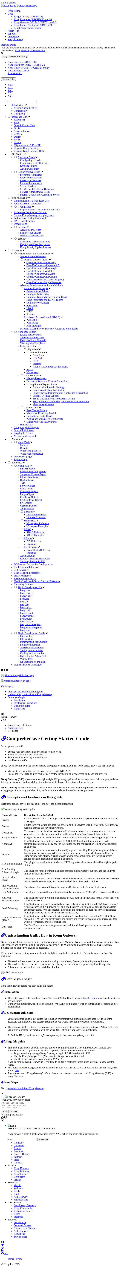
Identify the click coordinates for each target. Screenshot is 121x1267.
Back (5, 1111)
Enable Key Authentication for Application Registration (60, 393)
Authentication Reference (33, 256)
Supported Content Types (33, 474)
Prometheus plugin (23, 456)
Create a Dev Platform (25, 1228)
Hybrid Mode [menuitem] (24, 206)
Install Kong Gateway (25, 1205)
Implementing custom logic (33, 641)
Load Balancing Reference (27, 572)
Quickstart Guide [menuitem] (26, 157)
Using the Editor (28, 346)
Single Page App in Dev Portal (41, 421)
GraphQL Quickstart (24, 430)
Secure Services (28, 186)
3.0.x (10, 90)
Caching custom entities (32, 653)
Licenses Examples (36, 517)
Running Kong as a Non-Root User (31, 200)
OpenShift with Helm (24, 125)
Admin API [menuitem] (23, 465)
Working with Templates (32, 343)
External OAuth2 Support (45, 395)
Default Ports (20, 223)
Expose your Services (31, 177)
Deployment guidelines (25, 703)
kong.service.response (31, 627)
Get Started (17, 154)
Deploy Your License (30, 232)
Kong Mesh (20, 1174)
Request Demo (8, 44)
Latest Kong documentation (27, 28)
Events (17, 1148)
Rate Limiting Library (25, 578)
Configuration (31, 349)
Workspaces (32, 372)
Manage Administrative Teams (35, 191)
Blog (16, 1194)
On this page (7, 686)
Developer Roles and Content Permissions (47, 381)
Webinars (18, 1188)
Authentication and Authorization (34, 253)
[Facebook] (2, 1242)
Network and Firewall (25, 436)
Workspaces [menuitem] (30, 520)
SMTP (29, 369)
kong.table (25, 630)
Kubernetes (19, 119)
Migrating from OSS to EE (27, 145)
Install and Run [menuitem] (19, 116)
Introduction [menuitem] (18, 105)
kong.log (24, 604)
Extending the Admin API (33, 656)
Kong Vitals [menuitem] (24, 442)
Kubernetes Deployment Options (30, 212)
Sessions (30, 314)
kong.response (27, 615)
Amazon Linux (21, 131)
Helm (16, 122)
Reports (24, 448)
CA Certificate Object (31, 500)
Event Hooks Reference (38, 550)
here (17, 1070)
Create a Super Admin (37, 291)
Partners (18, 1157)
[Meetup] (2, 1247)
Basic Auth (31, 305)
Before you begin (16, 697)
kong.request (26, 613)
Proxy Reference (22, 575)
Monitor (16, 439)
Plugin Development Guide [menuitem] (31, 633)
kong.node (25, 610)
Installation (19, 700)
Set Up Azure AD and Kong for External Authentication (61, 401)
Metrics (24, 445)
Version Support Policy (25, 108)
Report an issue (23, 680)
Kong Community (23, 1208)
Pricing (17, 1179)
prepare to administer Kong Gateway (25, 1088)
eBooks (17, 1185)
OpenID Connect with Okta (40, 271)
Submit (13, 1111)
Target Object (27, 508)
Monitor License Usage (31, 235)
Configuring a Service (31, 160)
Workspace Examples (37, 526)
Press (16, 1159)
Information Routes (29, 477)
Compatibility (20, 110)
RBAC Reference (35, 532)
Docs (10, 13)
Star (6, 1253)
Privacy (18, 1258)
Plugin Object (27, 494)
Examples (31, 544)
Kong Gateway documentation (30, 50)
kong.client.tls (27, 593)
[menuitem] (64, 11)
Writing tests (26, 659)
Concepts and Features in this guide (25, 691)
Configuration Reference (26, 567)
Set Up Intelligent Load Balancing (37, 189)
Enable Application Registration (48, 390)
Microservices (21, 1199)
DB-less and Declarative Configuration (33, 564)
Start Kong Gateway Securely (35, 241)
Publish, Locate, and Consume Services (40, 194)
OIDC (29, 311)
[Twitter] (2, 1245)
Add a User (32, 323)
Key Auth (38, 358)
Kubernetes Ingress (23, 1211)
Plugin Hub (13, 30)
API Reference (33, 541)
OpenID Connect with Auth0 (40, 273)
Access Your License (30, 229)
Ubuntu (17, 142)
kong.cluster (26, 596)
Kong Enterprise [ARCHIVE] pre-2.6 (33, 19)
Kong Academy (15, 39)
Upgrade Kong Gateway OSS (29, 151)
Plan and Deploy (20, 197)
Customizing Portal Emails (39, 416)
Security (22, 238)
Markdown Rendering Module (41, 413)
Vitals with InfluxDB (30, 451)
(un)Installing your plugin (33, 661)
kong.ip (24, 601)
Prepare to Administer (31, 174)
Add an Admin (33, 325)
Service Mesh (20, 1236)
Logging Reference (23, 433)
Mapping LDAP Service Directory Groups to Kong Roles (49, 328)
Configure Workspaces (37, 302)
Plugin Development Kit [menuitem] (30, 587)
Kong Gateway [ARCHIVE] (28, 16)
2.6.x (10, 96)
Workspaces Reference (37, 523)
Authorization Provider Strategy (48, 387)
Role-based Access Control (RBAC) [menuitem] (42, 317)
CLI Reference (21, 570)
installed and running (93, 998)
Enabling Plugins (28, 166)
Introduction (26, 636)
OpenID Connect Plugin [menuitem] (36, 259)
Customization (31, 407)
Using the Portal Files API (33, 340)
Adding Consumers (30, 168)
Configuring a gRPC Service (34, 163)
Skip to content (8, 2)
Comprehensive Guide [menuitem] (29, 172)
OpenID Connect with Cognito (41, 276)
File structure (26, 639)
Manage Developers (36, 378)
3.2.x (10, 84)
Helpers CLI (26, 424)
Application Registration (42, 384)
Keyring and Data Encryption (35, 244)
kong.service (26, 621)
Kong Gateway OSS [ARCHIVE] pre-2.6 (35, 22)
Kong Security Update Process (35, 247)
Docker (17, 128)
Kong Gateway (15, 728)
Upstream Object (28, 505)
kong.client (25, 590)
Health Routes (27, 480)
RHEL (17, 139)
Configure (17, 250)
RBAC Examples (35, 535)
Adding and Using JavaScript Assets (44, 419)
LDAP (29, 308)
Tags (22, 482)
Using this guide (22, 705)
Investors (18, 1151)
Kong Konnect (21, 1168)
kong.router (26, 618)
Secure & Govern (22, 1225)
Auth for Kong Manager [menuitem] (36, 288)
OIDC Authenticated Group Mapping (45, 279)
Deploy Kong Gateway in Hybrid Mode (40, 209)
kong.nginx (26, 607)
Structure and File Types (32, 337)
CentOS (18, 134)
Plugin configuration (30, 644)
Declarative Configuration (33, 471)
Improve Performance (31, 183)
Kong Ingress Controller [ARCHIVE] (33, 25)
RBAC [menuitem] (27, 529)
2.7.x (10, 93)
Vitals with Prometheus (31, 453)
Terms (11, 1258)
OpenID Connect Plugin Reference (43, 282)
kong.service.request (30, 624)
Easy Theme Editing (36, 410)
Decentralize (20, 1222)
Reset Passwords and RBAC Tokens (44, 299)
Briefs (17, 1191)
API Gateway (21, 1196)
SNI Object (26, 502)
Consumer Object (29, 491)
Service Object (27, 485)
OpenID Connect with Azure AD (43, 265)
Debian (17, 136)
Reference (17, 462)
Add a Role (32, 320)
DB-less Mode (27, 468)
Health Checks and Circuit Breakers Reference (37, 581)
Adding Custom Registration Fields (50, 366)
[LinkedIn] (2, 1250)
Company (19, 1142)
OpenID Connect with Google (41, 268)
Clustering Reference (24, 584)
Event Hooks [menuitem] (30, 547)
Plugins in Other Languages (28, 664)
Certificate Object (29, 497)
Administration (31, 375)
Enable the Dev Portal (31, 334)
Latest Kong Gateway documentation (18, 72)
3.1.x (10, 87)
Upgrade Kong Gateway (26, 148)
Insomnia (18, 1216)
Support (11, 33)
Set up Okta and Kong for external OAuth (54, 398)
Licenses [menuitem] (22, 227)
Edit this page (27, 675)
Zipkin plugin (20, 459)
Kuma (17, 1214)
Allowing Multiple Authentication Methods (41, 285)
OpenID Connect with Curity (41, 262)
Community (13, 36)
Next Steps (19, 708)
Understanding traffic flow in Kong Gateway (30, 694)
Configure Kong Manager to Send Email (46, 297)
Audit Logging (27, 555)
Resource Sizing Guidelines (27, 203)
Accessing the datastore (31, 647)
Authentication (37, 352)
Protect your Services (30, 180)
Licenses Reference (36, 514)
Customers (19, 1145)
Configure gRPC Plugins (26, 427)
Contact (18, 1162)
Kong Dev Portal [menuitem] (26, 331)
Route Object (26, 488)
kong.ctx (24, 598)
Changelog (19, 113)
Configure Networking (37, 294)
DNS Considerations (24, 221)
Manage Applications (43, 404)
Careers (21, 1154)
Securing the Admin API (32, 561)
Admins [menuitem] (28, 538)
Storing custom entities (31, 650)
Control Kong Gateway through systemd (34, 215)
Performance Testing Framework (30, 218)
